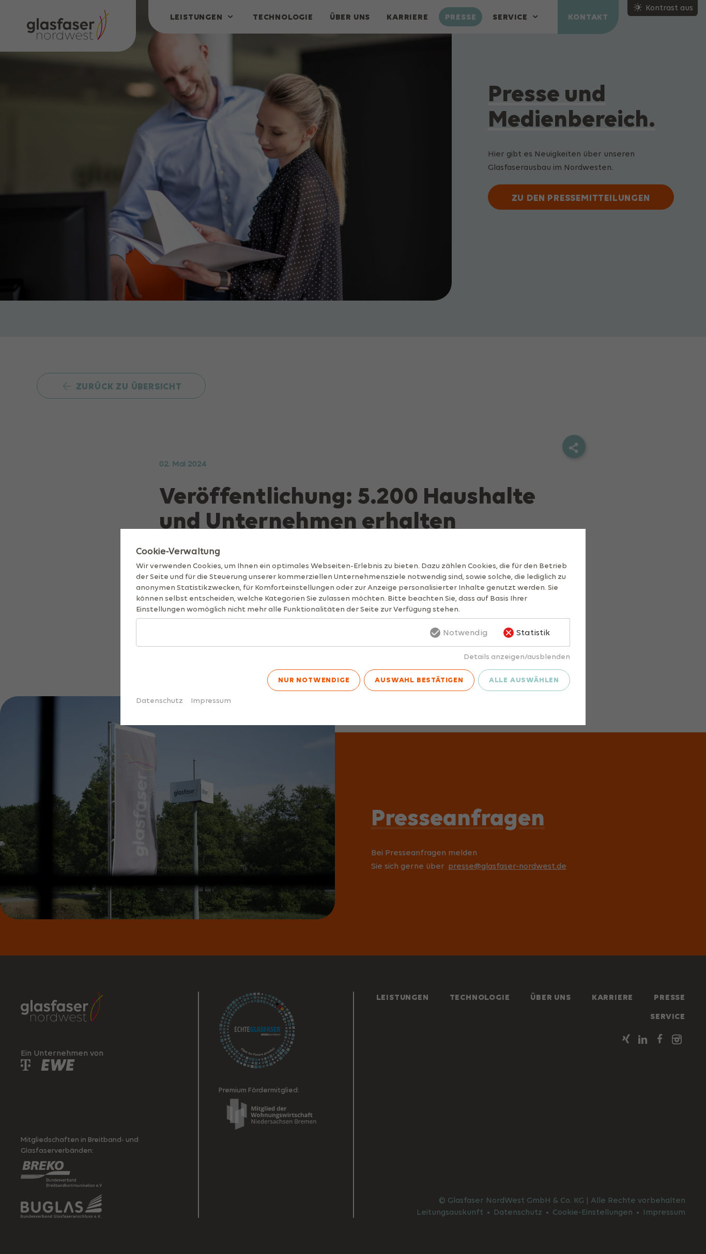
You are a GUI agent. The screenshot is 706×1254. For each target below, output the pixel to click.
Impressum (211, 700)
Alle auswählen (524, 680)
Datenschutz (159, 700)
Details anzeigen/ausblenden (517, 656)
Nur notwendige (313, 680)
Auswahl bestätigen (419, 680)
